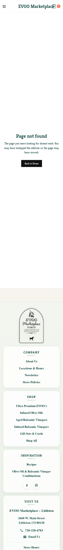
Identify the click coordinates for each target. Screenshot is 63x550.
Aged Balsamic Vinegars (31, 419)
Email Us (34, 537)
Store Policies (31, 382)
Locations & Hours (31, 368)
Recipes (32, 464)
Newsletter (31, 375)
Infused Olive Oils (31, 412)
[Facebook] (26, 485)
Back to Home (31, 163)
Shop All (31, 440)
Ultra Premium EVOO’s (31, 406)
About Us (31, 361)
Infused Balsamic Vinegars (31, 426)
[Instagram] (36, 485)
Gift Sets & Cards (31, 433)
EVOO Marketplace (36, 6)
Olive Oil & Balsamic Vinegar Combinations (31, 473)
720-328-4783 (34, 530)
